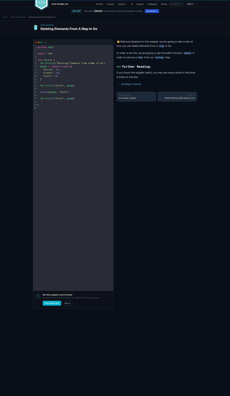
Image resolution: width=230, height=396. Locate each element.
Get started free (52, 303)
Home (5, 17)
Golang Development (18, 17)
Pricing (164, 4)
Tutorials (121, 4)
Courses (110, 4)
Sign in (67, 303)
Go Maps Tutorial (131, 84)
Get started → (151, 11)
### (119, 66)
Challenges (152, 4)
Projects (140, 4)
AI (132, 4)
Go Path (99, 4)
